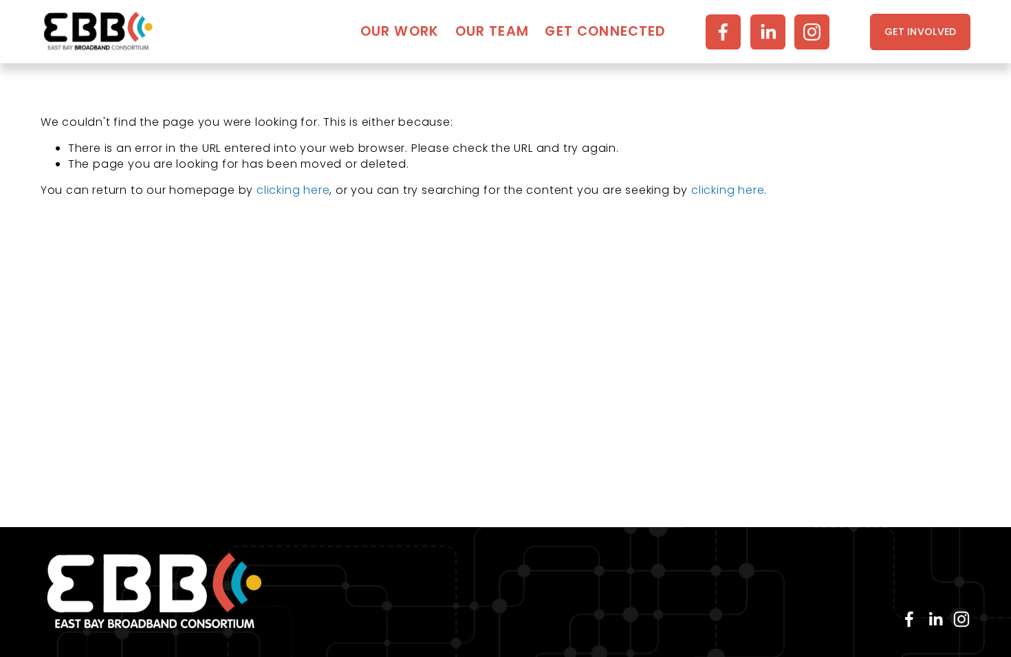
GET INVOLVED (920, 31)
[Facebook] (723, 31)
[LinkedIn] (767, 31)
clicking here (293, 190)
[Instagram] (811, 31)
